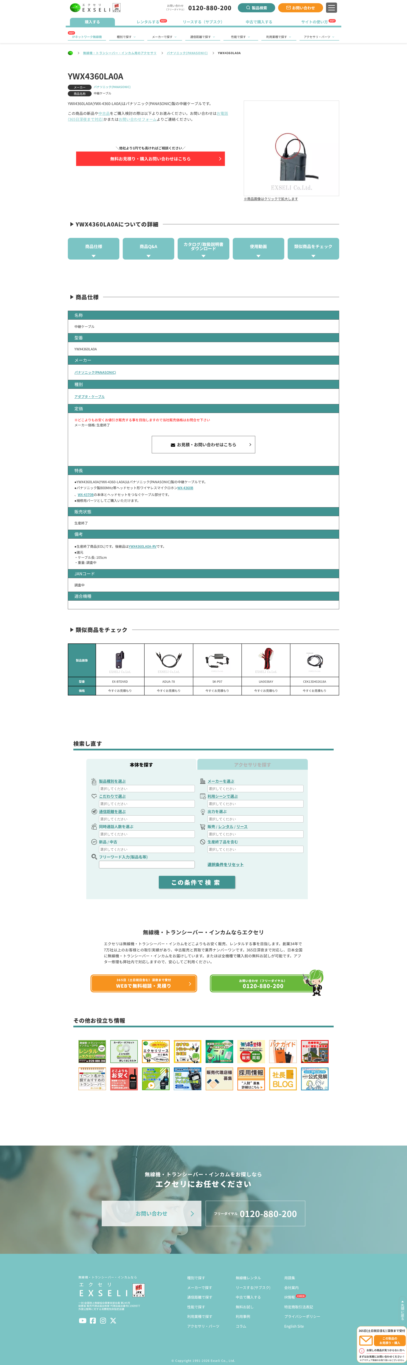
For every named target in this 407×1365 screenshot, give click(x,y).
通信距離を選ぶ (112, 811)
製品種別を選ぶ (112, 781)
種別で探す (124, 37)
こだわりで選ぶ (112, 796)
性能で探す (238, 37)
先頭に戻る (402, 1311)
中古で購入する (248, 1297)
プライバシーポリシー (302, 1316)
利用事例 (243, 1316)
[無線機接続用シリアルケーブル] (315, 660)
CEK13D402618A (314, 681)
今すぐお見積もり (120, 690)
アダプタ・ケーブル (89, 396)
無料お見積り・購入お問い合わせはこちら (150, 159)
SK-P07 (217, 681)
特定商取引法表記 (298, 1306)
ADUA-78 (168, 681)
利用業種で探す (276, 37)
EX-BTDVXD (120, 681)
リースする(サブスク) (253, 1287)
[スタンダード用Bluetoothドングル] (120, 660)
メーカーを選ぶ (221, 781)
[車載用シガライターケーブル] (217, 660)
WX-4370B (86, 494)
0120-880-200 (209, 8)
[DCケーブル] (266, 660)
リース (242, 826)
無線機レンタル (248, 1277)
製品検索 (259, 7)
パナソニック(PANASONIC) (187, 53)
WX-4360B (185, 487)
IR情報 (289, 1297)
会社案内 (291, 1287)
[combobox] (147, 788)
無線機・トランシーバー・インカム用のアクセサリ (120, 53)
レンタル (225, 826)
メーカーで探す (162, 37)
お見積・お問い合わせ (206, 444)
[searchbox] (147, 788)
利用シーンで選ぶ (223, 796)
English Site (294, 1326)
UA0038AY (266, 681)
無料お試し (245, 1306)
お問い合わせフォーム (138, 119)
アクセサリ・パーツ (317, 37)
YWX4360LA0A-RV (142, 546)
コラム (241, 1326)
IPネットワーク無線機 (87, 37)
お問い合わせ (303, 7)
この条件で (197, 882)
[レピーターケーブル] (168, 660)
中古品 (104, 113)
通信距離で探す (200, 37)
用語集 (289, 1277)
